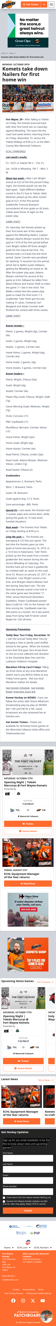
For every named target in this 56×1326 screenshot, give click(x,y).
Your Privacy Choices (14, 1293)
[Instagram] (23, 1300)
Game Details (29, 831)
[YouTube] (42, 1300)
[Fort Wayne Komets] (8, 4)
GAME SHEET (13, 221)
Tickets (29, 823)
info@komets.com (10, 1279)
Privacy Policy (29, 1289)
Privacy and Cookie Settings (39, 1293)
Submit (28, 1210)
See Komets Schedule (18, 688)
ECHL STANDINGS (16, 151)
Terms (41, 1289)
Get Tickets (32, 4)
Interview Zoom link (24, 691)
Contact (16, 1289)
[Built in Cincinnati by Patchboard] (28, 1314)
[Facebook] (13, 1300)
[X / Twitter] (33, 1300)
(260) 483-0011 (8, 1276)
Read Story (29, 883)
